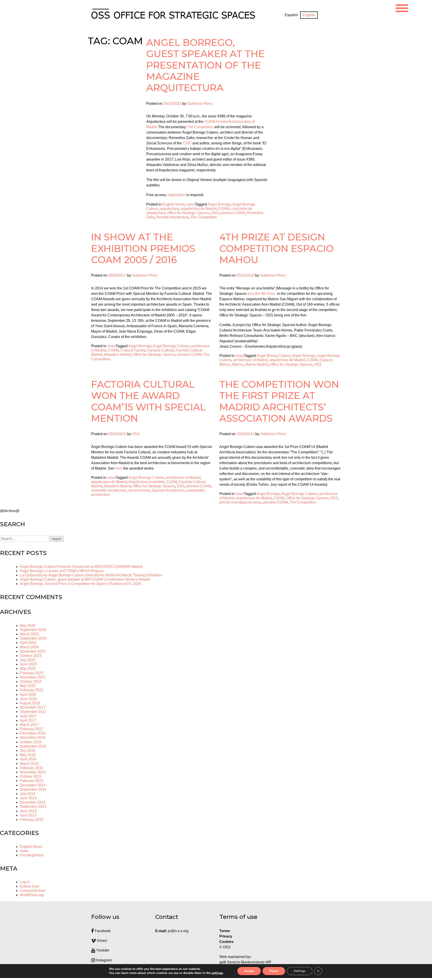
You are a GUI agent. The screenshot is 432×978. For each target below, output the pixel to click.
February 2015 (31, 781)
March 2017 (29, 725)
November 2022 (32, 677)
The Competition (200, 127)
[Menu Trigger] (401, 7)
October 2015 (30, 776)
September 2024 (33, 638)
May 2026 (28, 625)
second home (139, 490)
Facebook (102, 931)
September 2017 (33, 712)
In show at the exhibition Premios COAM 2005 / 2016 (143, 248)
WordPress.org (32, 895)
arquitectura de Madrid (198, 208)
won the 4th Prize (262, 293)
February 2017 (31, 729)
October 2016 (30, 742)
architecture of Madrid (250, 360)
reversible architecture (108, 490)
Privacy (225, 936)
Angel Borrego (219, 204)
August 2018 (30, 703)
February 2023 (31, 673)
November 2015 (32, 772)
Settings (300, 971)
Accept (249, 971)
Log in (25, 882)
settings (217, 973)
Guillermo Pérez (200, 103)
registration (176, 195)
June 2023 (28, 664)
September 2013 (33, 806)
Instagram (103, 960)
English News (173, 204)
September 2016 (33, 746)
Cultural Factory (133, 350)
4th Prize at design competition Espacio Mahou (276, 248)
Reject (273, 971)
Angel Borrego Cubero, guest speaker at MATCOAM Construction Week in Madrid (85, 579)
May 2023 (28, 668)
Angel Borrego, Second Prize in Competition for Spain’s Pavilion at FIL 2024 (80, 584)
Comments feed (32, 891)
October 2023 (30, 656)
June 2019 (28, 699)
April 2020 (28, 694)
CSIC (187, 143)
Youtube (102, 950)
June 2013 (28, 811)
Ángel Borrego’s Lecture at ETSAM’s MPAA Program (62, 571)
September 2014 (33, 789)
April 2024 (28, 643)
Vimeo (101, 940)
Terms (224, 931)
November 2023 (32, 651)
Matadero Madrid (117, 354)
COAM (223, 208)
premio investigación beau (240, 502)
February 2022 (31, 690)
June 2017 (28, 716)
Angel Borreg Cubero (273, 356)
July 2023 (27, 660)
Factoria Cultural (160, 350)
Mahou (237, 364)
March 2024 (29, 647)
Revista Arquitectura (172, 217)
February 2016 (31, 768)
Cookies (226, 942)
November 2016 (32, 737)
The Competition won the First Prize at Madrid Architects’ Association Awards (279, 401)
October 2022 (30, 681)
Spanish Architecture (168, 490)
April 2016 (28, 759)
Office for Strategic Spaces (188, 213)
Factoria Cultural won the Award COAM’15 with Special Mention (148, 401)
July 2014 (27, 794)
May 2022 (28, 686)
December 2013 (32, 802)
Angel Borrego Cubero (171, 346)
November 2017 (32, 707)
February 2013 (31, 819)
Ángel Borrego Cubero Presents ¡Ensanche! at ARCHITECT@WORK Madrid (81, 566)
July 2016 (27, 750)
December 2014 (32, 785)
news (190, 204)
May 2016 (28, 755)
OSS (215, 213)
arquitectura (169, 208)
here (118, 468)
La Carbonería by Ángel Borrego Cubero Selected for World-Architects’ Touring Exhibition (91, 575)
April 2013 (28, 815)
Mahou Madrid (256, 364)
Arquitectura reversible (146, 482)
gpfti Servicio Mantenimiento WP (245, 962)
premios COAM (232, 213)
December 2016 (32, 733)
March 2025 (29, 634)
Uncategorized (31, 855)
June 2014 (28, 798)
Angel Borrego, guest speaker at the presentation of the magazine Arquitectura (205, 65)
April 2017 (28, 720)
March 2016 (29, 763)
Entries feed (29, 886)
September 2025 (33, 630)
